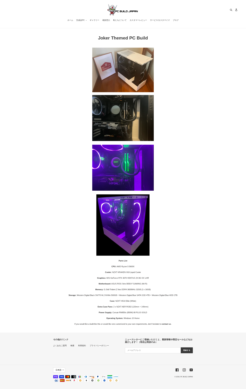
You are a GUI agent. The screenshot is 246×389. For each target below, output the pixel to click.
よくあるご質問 (60, 345)
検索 (72, 345)
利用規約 (82, 345)
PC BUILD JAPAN (186, 377)
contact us (166, 324)
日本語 (58, 370)
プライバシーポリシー (99, 345)
